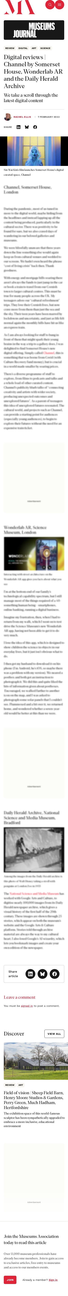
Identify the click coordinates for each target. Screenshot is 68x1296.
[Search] (50, 4)
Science (45, 48)
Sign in (53, 1279)
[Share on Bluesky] (26, 127)
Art (34, 48)
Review (9, 48)
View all (54, 1033)
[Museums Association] (19, 4)
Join (10, 1279)
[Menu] (59, 4)
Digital (23, 48)
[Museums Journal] (34, 30)
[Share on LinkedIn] (18, 127)
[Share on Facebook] (35, 127)
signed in (27, 1005)
